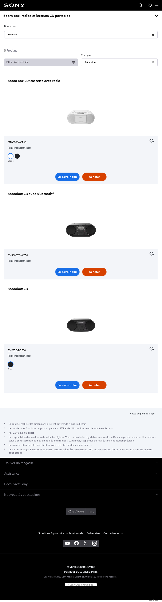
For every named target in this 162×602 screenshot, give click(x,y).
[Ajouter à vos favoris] (151, 140)
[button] (10, 156)
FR (90, 512)
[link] (76, 511)
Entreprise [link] (93, 533)
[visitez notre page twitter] (85, 543)
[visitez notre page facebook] (76, 543)
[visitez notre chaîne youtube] (67, 543)
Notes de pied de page (142, 413)
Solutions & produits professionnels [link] (60, 533)
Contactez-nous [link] (113, 533)
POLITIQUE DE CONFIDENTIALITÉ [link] (80, 571)
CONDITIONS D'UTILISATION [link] (81, 566)
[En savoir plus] (81, 118)
